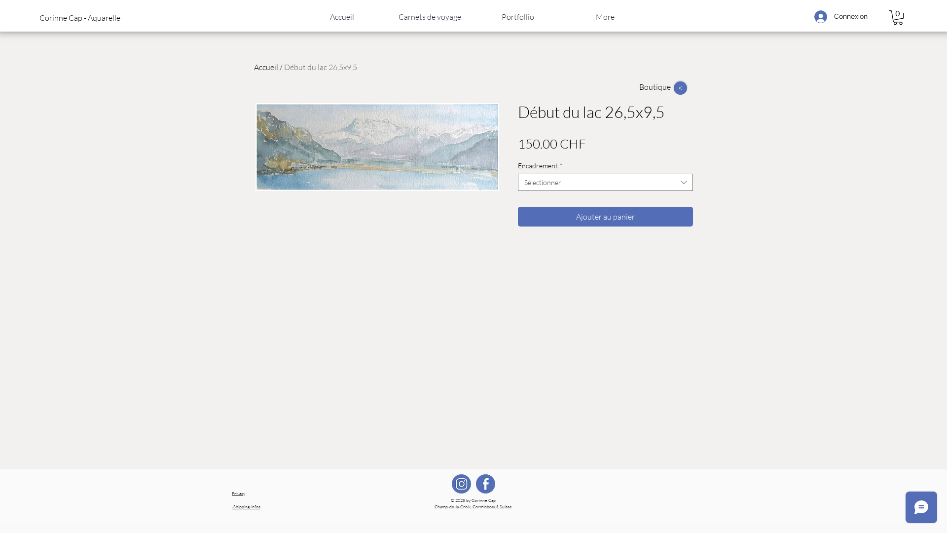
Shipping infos (246, 506)
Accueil (266, 67)
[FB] (485, 484)
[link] (898, 17)
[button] (88, 17)
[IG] (461, 484)
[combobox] (605, 182)
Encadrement (540, 165)
